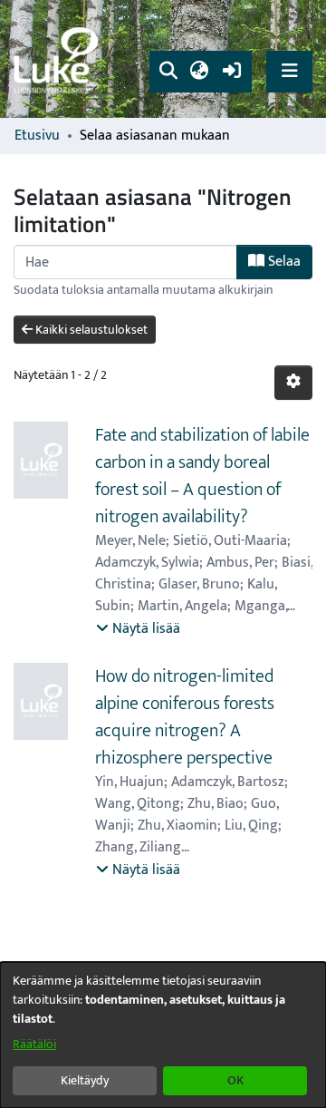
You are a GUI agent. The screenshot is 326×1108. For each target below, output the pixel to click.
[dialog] (163, 1035)
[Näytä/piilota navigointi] (289, 71)
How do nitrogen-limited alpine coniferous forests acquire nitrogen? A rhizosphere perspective (184, 717)
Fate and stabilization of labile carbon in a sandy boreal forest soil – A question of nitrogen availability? (202, 476)
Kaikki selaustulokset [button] (90, 329)
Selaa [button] (282, 261)
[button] (168, 72)
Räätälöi (34, 1044)
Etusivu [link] (37, 136)
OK (235, 1080)
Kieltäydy (85, 1080)
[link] (59, 59)
